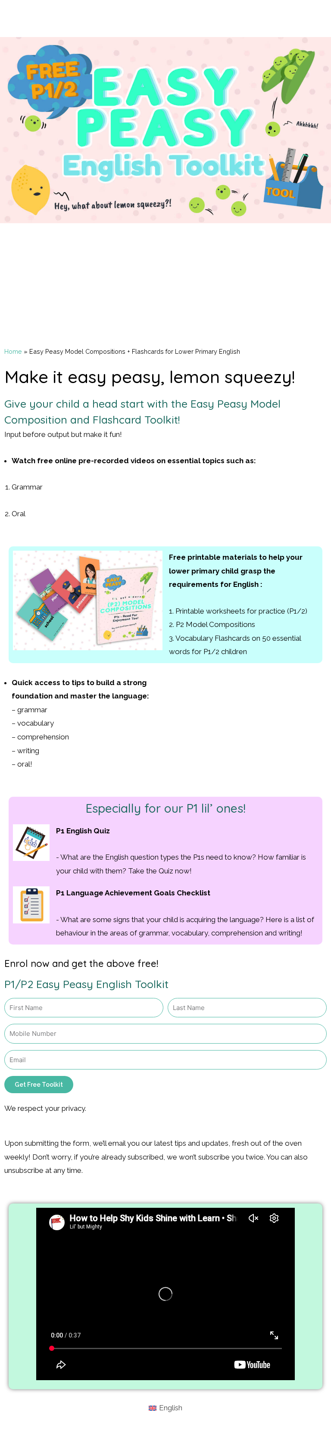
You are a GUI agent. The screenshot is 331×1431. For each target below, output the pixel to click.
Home (13, 351)
